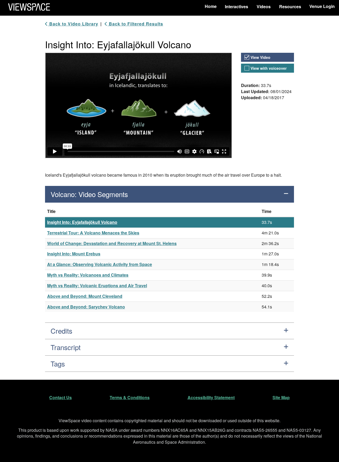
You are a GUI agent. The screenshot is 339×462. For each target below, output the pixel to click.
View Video (260, 57)
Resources (290, 6)
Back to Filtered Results (135, 24)
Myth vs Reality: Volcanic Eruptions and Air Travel (97, 285)
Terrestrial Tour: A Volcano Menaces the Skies (93, 233)
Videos (264, 6)
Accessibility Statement (211, 397)
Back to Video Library (73, 24)
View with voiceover (269, 68)
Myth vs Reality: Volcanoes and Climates (87, 275)
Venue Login (322, 6)
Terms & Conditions (130, 397)
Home (211, 6)
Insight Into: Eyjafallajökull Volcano (82, 222)
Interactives (236, 6)
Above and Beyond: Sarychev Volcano (86, 307)
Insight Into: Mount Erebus (73, 254)
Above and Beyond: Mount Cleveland (84, 296)
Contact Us (60, 397)
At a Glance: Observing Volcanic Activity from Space (99, 264)
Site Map (281, 397)
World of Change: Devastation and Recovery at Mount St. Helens (112, 243)
